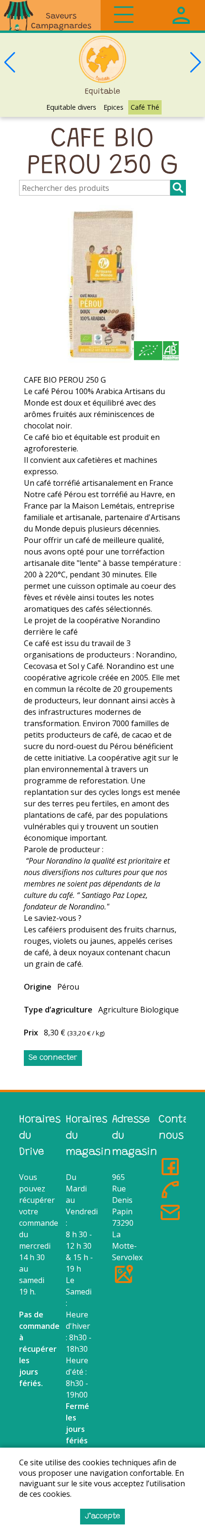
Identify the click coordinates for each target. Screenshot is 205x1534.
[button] (195, 62)
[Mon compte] (181, 15)
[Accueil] (50, 15)
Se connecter (53, 1058)
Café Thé (145, 107)
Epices (113, 107)
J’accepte (102, 1516)
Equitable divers (71, 107)
